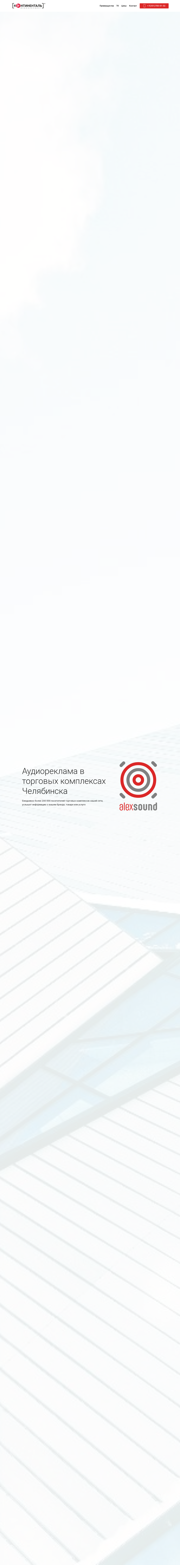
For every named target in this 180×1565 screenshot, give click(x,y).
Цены (124, 6)
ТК (117, 6)
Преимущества (107, 6)
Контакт (133, 6)
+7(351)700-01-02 (156, 6)
